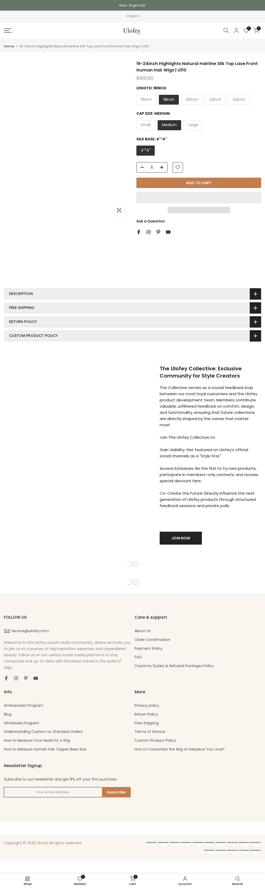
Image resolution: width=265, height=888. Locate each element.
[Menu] (44, 30)
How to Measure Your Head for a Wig (37, 740)
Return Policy (146, 714)
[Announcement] (132, 5)
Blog (7, 714)
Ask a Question (150, 221)
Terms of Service (150, 731)
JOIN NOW (180, 538)
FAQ (138, 657)
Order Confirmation (152, 639)
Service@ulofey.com (30, 630)
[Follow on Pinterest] (158, 232)
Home (9, 46)
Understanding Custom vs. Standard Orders (43, 731)
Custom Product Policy (155, 740)
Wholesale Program (21, 723)
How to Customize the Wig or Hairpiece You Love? (180, 749)
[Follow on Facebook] (138, 232)
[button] (198, 197)
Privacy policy (147, 705)
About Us (143, 630)
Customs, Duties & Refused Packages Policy (174, 665)
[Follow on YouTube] (168, 232)
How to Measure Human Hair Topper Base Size (45, 749)
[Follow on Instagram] (148, 232)
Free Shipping (147, 723)
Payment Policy (149, 648)
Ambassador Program (23, 705)
